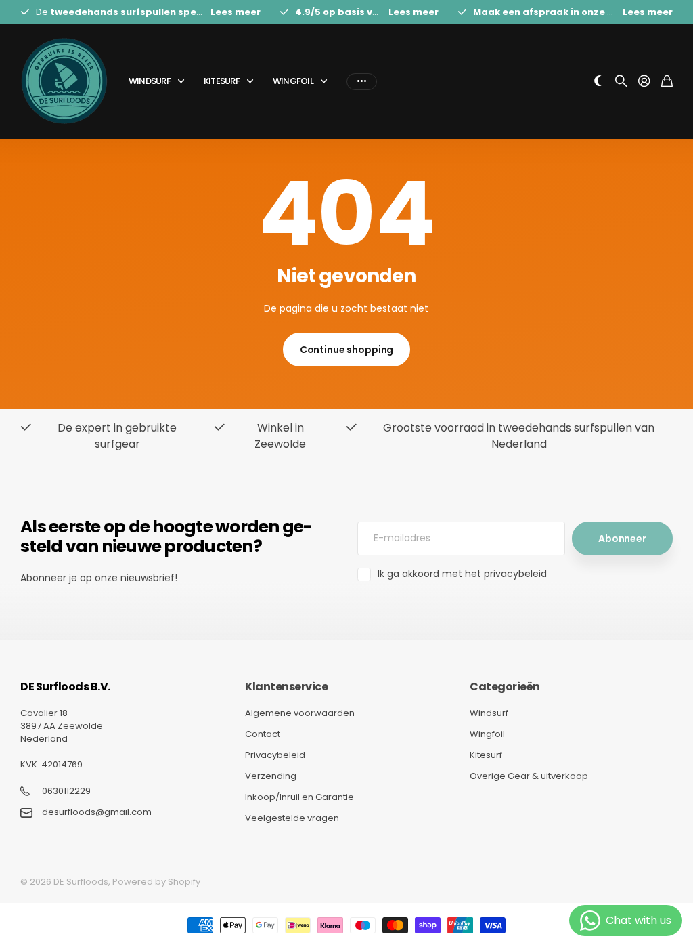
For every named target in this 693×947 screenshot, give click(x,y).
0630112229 (66, 791)
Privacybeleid (275, 755)
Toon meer (361, 81)
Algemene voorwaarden (300, 713)
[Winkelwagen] (667, 81)
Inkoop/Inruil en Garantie (299, 797)
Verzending (270, 776)
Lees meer (235, 11)
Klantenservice (286, 686)
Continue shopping (347, 349)
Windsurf (150, 81)
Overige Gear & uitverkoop (529, 776)
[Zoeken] (621, 81)
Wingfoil (293, 81)
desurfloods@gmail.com (97, 812)
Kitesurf (222, 81)
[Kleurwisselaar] (598, 81)
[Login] (644, 81)
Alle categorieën (183, 81)
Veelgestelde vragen (292, 818)
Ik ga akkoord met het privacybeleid (462, 574)
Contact (262, 734)
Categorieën (505, 686)
